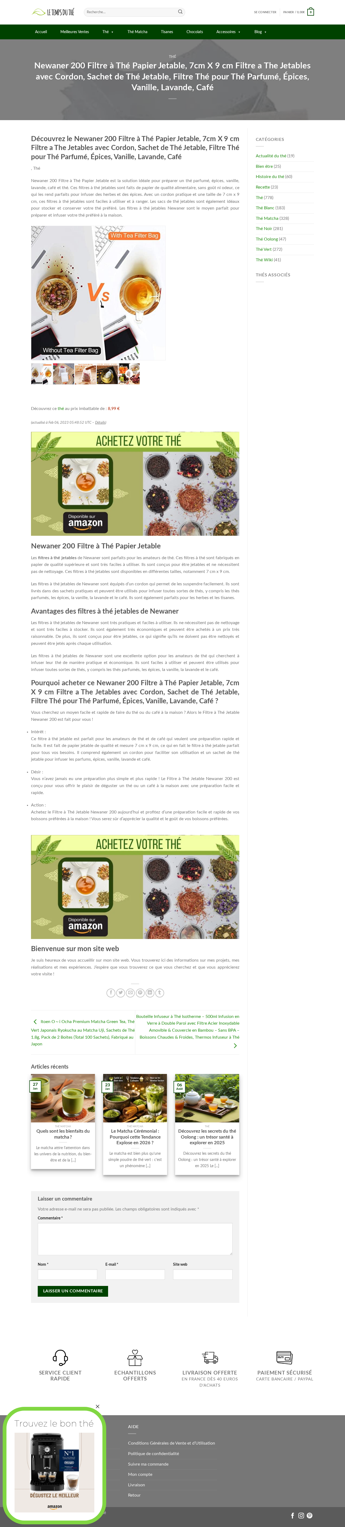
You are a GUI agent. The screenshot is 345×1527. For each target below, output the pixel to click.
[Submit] (180, 12)
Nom (43, 1264)
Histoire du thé (270, 177)
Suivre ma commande (148, 1464)
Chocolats (195, 32)
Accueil (41, 32)
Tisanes (167, 32)
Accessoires (226, 32)
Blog (258, 32)
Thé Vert (264, 249)
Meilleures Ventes (74, 32)
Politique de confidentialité (153, 1454)
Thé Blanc (265, 208)
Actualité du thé (271, 156)
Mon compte (140, 1474)
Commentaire (50, 1218)
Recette (263, 187)
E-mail (111, 1264)
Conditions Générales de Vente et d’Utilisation (171, 1443)
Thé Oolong (267, 239)
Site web (180, 1264)
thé (61, 408)
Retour (134, 1495)
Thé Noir (264, 229)
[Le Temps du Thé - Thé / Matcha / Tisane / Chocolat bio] (53, 12)
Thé (105, 32)
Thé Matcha (137, 32)
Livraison (136, 1485)
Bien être (264, 166)
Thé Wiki (264, 260)
